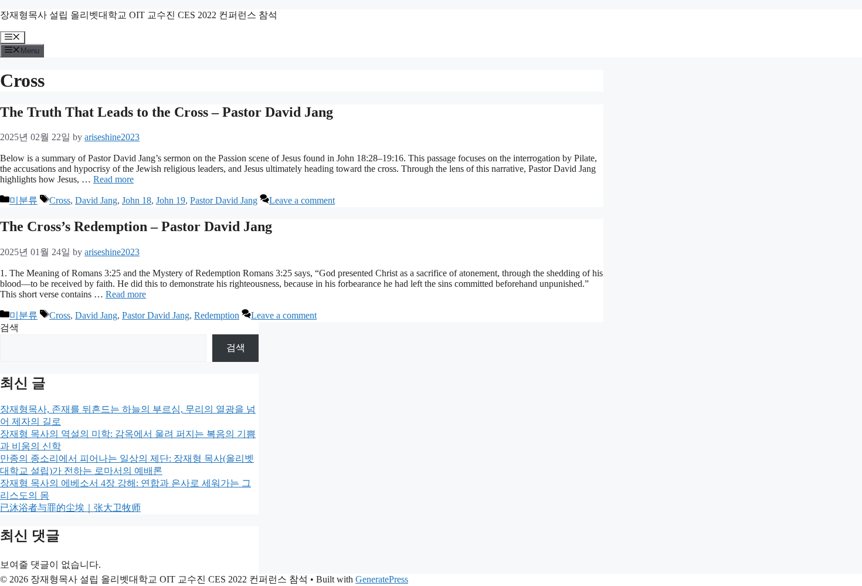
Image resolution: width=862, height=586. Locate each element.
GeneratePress (381, 579)
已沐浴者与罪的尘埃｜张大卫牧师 (70, 508)
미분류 (23, 200)
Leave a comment (302, 200)
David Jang (96, 200)
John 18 (136, 200)
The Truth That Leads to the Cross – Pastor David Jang (166, 112)
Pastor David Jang (223, 200)
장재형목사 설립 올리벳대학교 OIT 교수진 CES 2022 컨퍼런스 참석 (138, 15)
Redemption (216, 315)
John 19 (170, 200)
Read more (113, 179)
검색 (9, 328)
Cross (59, 200)
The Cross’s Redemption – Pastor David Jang (136, 226)
